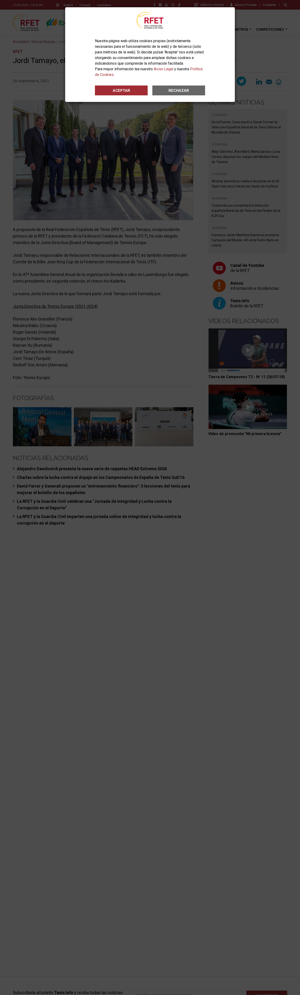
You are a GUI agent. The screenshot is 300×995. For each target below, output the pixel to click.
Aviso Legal (163, 69)
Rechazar (179, 90)
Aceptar (121, 90)
